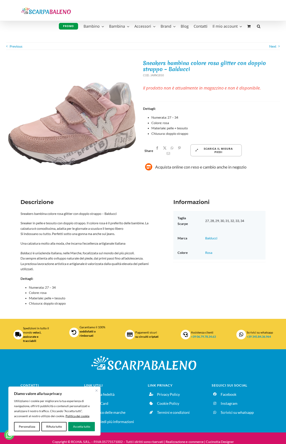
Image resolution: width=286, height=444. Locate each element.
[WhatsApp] (172, 148)
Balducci (211, 238)
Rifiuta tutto (54, 426)
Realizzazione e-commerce (185, 442)
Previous (16, 46)
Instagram (229, 403)
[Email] (168, 153)
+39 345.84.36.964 (259, 336)
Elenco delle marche (109, 412)
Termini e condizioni (173, 412)
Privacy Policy (168, 394)
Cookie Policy (168, 403)
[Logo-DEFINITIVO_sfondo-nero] (143, 355)
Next (272, 46)
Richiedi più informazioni (113, 421)
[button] (258, 25)
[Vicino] (96, 390)
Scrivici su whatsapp (237, 412)
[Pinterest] (179, 148)
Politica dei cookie (77, 416)
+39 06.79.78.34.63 (203, 336)
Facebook (228, 394)
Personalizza (27, 426)
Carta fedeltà (104, 394)
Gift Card (100, 403)
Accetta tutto (81, 426)
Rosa (208, 252)
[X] (165, 148)
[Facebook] (157, 148)
